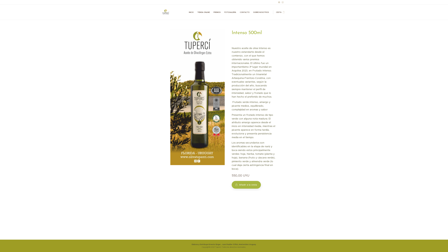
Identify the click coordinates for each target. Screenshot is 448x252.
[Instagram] (282, 2)
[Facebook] (279, 2)
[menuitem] (192, 12)
